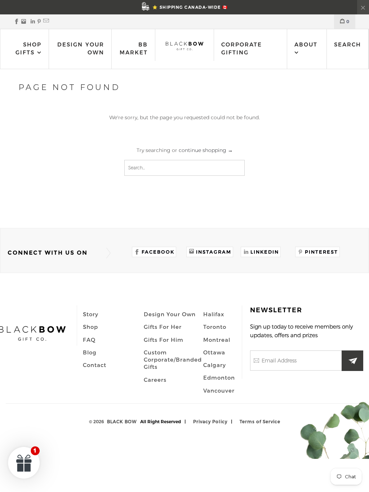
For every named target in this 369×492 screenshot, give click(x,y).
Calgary (214, 365)
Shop (90, 326)
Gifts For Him (163, 339)
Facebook (158, 252)
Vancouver (219, 390)
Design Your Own (80, 48)
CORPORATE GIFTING (241, 48)
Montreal (216, 339)
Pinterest (321, 252)
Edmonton (219, 377)
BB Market (134, 48)
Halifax (213, 314)
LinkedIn (264, 252)
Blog (90, 352)
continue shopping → (206, 150)
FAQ (89, 339)
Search (347, 44)
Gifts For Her (163, 326)
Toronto (214, 326)
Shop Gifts (28, 48)
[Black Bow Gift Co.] (184, 46)
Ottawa (214, 352)
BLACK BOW (122, 421)
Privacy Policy (210, 421)
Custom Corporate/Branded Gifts (173, 359)
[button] (24, 462)
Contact (94, 365)
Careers (155, 379)
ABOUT (305, 44)
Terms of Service (260, 421)
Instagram (213, 252)
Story (90, 314)
